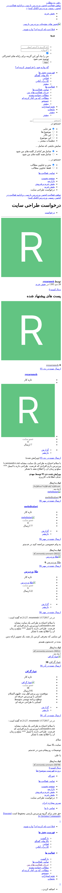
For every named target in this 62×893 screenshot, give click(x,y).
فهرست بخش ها (47, 72)
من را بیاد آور (42, 56)
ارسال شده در (50, 368)
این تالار (47, 135)
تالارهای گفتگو (42, 75)
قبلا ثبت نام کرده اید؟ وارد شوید (38, 29)
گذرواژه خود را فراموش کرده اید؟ (32, 67)
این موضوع (45, 138)
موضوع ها (46, 132)
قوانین (46, 78)
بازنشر (45, 452)
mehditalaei (31, 506)
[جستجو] (31, 121)
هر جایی (47, 129)
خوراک (51, 776)
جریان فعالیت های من (38, 92)
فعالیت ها (50, 86)
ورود (46, 62)
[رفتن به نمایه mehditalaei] (54, 491)
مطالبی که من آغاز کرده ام (35, 98)
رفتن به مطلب (53, 2)
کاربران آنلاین (42, 81)
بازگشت (44, 838)
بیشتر (46, 84)
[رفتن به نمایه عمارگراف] (54, 656)
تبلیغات (51, 109)
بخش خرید (41, 284)
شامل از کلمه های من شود (33, 151)
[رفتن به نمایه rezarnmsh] (31, 276)
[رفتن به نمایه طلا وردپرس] (53, 556)
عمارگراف (31, 671)
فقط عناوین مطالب (41, 168)
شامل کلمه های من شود (36, 154)
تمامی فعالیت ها (41, 89)
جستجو (45, 101)
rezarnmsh (48, 281)
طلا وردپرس (31, 571)
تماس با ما (49, 808)
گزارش (45, 450)
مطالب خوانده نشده (39, 95)
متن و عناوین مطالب (40, 165)
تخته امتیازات (48, 106)
